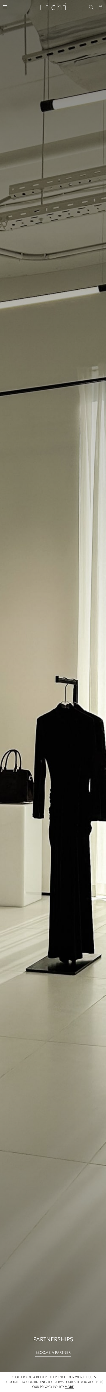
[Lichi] (53, 6)
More (69, 1387)
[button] (101, 1382)
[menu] (6, 6)
